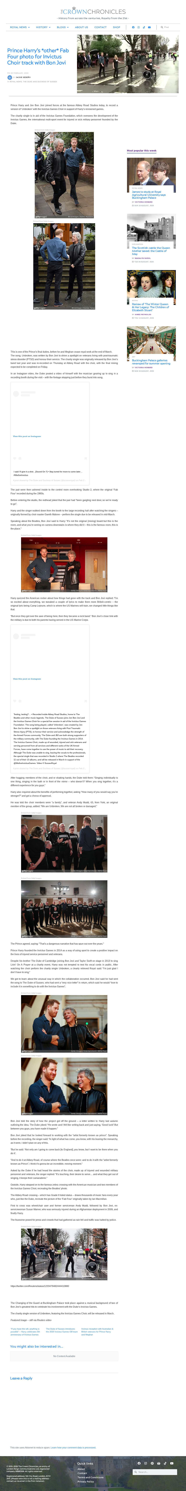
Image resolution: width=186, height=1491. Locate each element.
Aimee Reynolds (143, 314)
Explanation (137, 244)
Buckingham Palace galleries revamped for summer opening (151, 362)
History (42, 27)
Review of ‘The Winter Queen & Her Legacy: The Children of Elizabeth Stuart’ (150, 307)
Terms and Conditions (90, 1477)
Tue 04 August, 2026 (144, 262)
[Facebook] (133, 27)
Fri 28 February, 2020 (17, 73)
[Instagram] (138, 27)
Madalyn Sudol (143, 258)
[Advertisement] (149, 123)
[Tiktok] (144, 27)
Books (135, 300)
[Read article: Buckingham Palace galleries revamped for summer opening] (151, 343)
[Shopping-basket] (159, 1463)
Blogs (61, 27)
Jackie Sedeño (23, 77)
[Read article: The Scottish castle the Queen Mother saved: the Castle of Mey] (151, 231)
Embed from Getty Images (45, 130)
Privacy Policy (86, 1481)
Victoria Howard (144, 202)
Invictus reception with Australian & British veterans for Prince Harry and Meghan (97, 1332)
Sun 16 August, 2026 (144, 205)
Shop (116, 27)
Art (133, 357)
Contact (100, 27)
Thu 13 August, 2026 (144, 318)
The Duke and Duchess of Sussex (40, 82)
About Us (81, 27)
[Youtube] (149, 27)
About (81, 1469)
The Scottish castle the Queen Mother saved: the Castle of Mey (151, 251)
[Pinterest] (152, 1463)
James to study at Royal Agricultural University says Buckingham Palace (149, 195)
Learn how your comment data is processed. (73, 1447)
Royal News (18, 27)
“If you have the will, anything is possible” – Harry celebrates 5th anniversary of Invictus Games (25, 1332)
